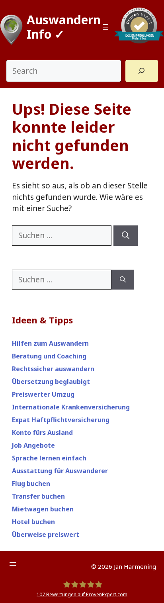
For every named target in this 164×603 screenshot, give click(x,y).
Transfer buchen (38, 496)
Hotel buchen (33, 521)
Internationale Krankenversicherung (71, 407)
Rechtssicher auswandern (53, 368)
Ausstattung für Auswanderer (60, 470)
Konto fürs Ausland (42, 432)
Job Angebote (33, 445)
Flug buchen (31, 483)
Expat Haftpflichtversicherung (60, 419)
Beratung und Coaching (49, 356)
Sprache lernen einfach (49, 458)
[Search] (141, 71)
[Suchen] (125, 235)
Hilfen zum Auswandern (50, 343)
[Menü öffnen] (105, 27)
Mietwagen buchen (43, 509)
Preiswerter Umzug (43, 394)
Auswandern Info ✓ (64, 27)
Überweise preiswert (45, 534)
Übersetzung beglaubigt (51, 381)
